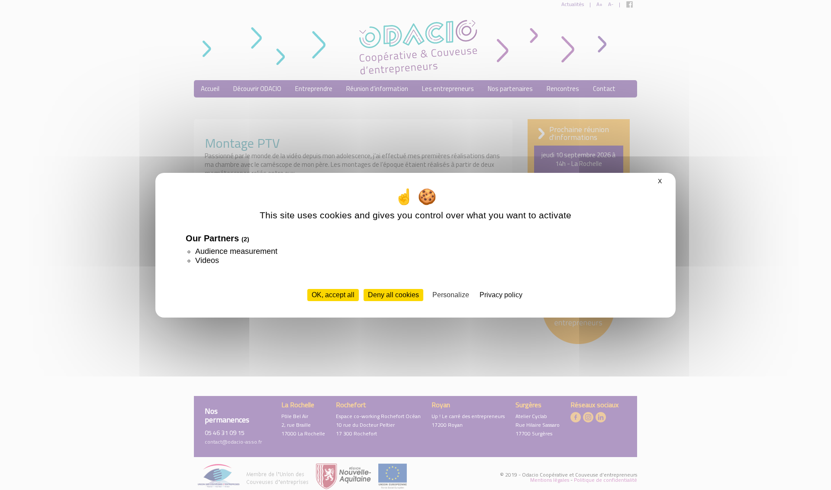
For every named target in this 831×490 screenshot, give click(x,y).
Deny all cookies (393, 295)
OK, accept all (333, 295)
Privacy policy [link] (501, 295)
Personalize (450, 295)
